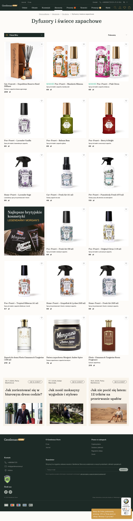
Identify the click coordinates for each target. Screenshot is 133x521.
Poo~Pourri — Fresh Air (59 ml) (59, 249)
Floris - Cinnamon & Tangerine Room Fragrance (104, 358)
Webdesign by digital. (121, 497)
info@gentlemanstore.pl (15, 466)
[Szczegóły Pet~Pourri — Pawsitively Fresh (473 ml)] (109, 172)
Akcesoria (55, 14)
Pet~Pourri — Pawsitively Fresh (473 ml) (106, 195)
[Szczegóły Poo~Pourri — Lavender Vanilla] (24, 118)
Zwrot (93, 454)
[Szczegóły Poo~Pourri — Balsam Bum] (66, 118)
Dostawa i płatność (97, 447)
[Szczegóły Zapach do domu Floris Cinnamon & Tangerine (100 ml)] (24, 335)
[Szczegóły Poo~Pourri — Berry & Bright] (109, 118)
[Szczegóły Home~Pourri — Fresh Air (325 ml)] (109, 281)
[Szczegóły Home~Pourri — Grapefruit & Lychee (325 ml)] (66, 281)
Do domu (65, 14)
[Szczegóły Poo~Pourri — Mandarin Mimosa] (66, 62)
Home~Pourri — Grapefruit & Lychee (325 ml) (66, 303)
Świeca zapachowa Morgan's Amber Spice (64, 357)
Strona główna (44, 14)
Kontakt (95, 2)
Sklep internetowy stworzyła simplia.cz (102, 497)
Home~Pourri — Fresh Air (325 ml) (103, 303)
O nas (29, 2)
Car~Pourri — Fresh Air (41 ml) (59, 195)
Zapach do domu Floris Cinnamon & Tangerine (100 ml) (24, 358)
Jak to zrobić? (35, 382)
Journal (23, 2)
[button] (42, 44)
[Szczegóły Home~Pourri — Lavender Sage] (24, 172)
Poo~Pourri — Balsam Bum (58, 140)
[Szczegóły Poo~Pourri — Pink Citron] (109, 62)
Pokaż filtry (14, 35)
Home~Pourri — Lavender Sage (17, 195)
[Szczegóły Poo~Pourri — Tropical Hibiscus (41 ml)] (24, 281)
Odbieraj (124, 469)
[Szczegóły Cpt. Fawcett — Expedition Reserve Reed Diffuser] (24, 62)
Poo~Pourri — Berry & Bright (101, 140)
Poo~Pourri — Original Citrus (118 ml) (105, 249)
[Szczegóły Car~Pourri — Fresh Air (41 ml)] (66, 172)
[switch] (126, 513)
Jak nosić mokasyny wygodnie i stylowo (64, 392)
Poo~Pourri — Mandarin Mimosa (69, 84)
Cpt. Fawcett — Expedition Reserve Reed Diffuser (21, 85)
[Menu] (129, 499)
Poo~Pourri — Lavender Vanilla (17, 140)
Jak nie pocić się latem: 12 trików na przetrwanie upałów (108, 394)
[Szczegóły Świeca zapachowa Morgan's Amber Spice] (66, 335)
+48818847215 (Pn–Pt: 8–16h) (111, 2)
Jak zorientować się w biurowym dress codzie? (23, 392)
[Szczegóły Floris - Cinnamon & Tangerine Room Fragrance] (109, 335)
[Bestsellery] (124, 7)
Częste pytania (96, 444)
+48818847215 (12, 462)
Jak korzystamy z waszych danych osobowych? (93, 474)
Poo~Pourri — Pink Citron (108, 84)
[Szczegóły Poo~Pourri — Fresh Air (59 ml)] (66, 227)
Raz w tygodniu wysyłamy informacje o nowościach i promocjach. (76, 474)
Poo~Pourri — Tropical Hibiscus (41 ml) (21, 303)
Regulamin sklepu (97, 451)
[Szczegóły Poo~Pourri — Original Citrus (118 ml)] (109, 227)
